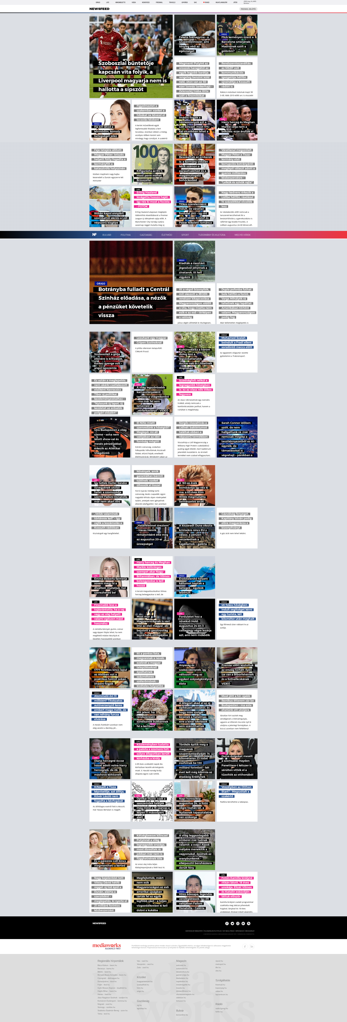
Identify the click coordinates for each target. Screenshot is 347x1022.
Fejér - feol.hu (104, 985)
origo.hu (140, 991)
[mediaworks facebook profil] (245, 946)
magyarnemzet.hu (144, 981)
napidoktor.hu (182, 981)
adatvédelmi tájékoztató (194, 931)
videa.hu (219, 991)
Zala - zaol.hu (143, 967)
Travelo (172, 2)
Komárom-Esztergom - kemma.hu (112, 1001)
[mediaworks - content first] (107, 946)
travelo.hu (180, 988)
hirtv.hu (140, 988)
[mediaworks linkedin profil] (251, 946)
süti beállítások (228, 931)
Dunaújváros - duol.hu (107, 981)
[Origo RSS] (248, 923)
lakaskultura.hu (182, 972)
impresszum (239, 931)
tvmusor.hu (181, 1001)
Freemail (159, 2)
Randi (207, 2)
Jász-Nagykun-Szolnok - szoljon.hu (113, 997)
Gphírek (185, 2)
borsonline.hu (182, 1015)
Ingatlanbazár (221, 2)
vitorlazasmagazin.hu (185, 994)
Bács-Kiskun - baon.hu (107, 965)
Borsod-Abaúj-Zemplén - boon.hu (112, 975)
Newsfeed (146, 2)
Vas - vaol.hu (142, 961)
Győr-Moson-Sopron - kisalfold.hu (112, 988)
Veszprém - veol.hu (145, 964)
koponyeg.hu (221, 988)
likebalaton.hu (182, 978)
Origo (98, 2)
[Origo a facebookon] (227, 923)
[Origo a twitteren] (232, 923)
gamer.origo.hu (182, 975)
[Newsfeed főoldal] (99, 923)
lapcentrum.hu (222, 994)
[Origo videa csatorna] (243, 923)
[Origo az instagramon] (238, 923)
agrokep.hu (142, 1008)
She (195, 2)
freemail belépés (248, 9)
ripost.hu (219, 961)
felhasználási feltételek (212, 931)
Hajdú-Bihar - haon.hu (107, 991)
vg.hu (139, 1005)
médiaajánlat (249, 931)
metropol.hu (221, 964)
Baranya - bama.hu (106, 968)
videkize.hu (181, 997)
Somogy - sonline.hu (106, 1007)
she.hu (218, 971)
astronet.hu (181, 965)
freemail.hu (220, 985)
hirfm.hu (219, 1012)
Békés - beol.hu (104, 972)
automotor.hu (182, 968)
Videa (134, 2)
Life (107, 2)
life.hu (218, 967)
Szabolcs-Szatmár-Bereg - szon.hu (113, 1010)
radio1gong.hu (222, 1008)
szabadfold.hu (143, 985)
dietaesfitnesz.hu (183, 991)
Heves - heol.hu (104, 994)
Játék (235, 2)
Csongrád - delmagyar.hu (108, 978)
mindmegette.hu (183, 985)
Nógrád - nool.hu (105, 1004)
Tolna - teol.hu (104, 1014)
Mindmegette (120, 2)
